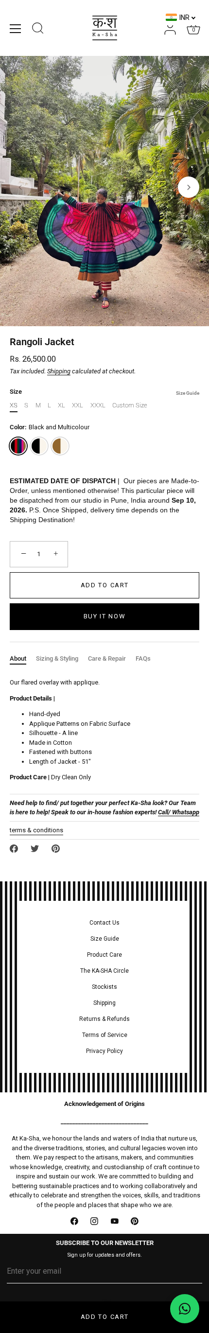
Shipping (58, 371)
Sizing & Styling (57, 658)
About (18, 658)
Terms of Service (104, 1035)
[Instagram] (95, 1221)
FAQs (143, 658)
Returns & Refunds (104, 1019)
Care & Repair (107, 658)
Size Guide (187, 393)
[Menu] (15, 28)
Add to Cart (105, 1316)
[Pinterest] (135, 1221)
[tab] (23, 659)
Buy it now (105, 616)
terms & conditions (36, 830)
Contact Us (104, 922)
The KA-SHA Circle (104, 970)
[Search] (38, 29)
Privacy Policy (104, 1051)
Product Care (104, 954)
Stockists (104, 986)
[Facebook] (74, 1221)
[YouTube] (114, 1221)
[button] (20, 187)
